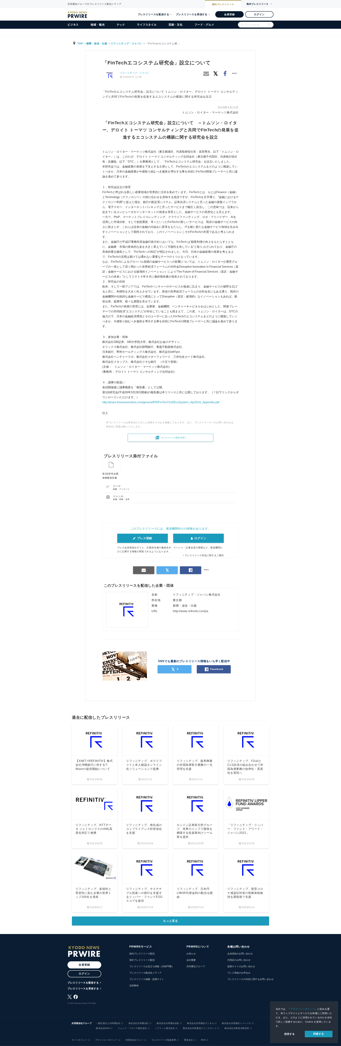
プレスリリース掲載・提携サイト (146, 979)
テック (121, 24)
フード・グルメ (204, 24)
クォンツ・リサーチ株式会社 (132, 1028)
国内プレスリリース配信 (142, 953)
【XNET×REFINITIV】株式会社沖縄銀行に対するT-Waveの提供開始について (94, 764)
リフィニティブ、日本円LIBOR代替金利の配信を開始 (195, 892)
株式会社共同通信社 (139, 1023)
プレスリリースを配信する (153, 14)
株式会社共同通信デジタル (200, 1023)
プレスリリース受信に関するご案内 (204, 555)
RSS (203, 1040)
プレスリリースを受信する (191, 14)
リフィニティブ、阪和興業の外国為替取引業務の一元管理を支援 (195, 764)
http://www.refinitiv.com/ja (190, 611)
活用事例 (134, 985)
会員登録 (229, 14)
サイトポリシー (79, 1040)
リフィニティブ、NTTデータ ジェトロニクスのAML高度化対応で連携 (93, 828)
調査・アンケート (121, 489)
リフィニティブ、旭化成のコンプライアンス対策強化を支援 (144, 828)
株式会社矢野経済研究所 (236, 1028)
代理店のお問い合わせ (238, 960)
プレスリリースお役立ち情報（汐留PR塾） (151, 966)
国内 (223, 4)
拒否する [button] (289, 1034)
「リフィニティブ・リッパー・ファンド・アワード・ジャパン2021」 (245, 828)
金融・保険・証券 (121, 499)
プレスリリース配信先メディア (145, 972)
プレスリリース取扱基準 (163, 1040)
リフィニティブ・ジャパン (126, 43)
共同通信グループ (195, 966)
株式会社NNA (103, 1028)
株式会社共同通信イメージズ (236, 1023)
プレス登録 (144, 538)
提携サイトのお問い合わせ (241, 966)
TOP (80, 43)
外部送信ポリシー (135, 1040)
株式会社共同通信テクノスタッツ (199, 1028)
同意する (318, 1033)
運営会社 (188, 1040)
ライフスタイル (147, 24)
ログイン (259, 14)
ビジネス (73, 24)
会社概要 (191, 960)
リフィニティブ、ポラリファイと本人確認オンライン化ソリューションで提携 (144, 764)
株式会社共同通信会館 (168, 1023)
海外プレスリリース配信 (142, 960)
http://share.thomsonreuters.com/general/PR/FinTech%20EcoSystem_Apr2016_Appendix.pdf (160, 402)
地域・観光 (98, 24)
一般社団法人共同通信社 (108, 1023)
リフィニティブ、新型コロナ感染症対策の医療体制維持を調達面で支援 (245, 892)
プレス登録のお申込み (238, 972)
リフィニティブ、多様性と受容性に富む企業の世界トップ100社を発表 (93, 892)
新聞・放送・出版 (96, 43)
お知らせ (191, 953)
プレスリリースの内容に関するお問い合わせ (250, 979)
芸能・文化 (176, 24)
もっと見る (170, 920)
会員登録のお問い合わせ (240, 953)
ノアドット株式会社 (165, 1028)
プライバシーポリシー (302, 1009)
